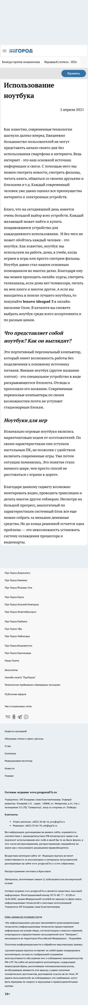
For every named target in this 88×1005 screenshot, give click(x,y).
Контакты (10, 753)
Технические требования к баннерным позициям (32, 684)
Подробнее (75, 938)
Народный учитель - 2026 (60, 62)
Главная (9, 775)
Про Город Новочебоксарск (20, 611)
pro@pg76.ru (57, 821)
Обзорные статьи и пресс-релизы (24, 738)
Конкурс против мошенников (21, 62)
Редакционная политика (18, 760)
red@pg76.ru (50, 825)
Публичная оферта (15, 694)
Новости (10, 768)
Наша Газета (12, 660)
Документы (11, 670)
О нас (8, 746)
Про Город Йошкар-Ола (18, 587)
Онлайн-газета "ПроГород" (20, 677)
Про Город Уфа (13, 628)
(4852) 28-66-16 (40, 821)
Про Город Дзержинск (17, 572)
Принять (73, 73)
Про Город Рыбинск (16, 621)
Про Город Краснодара (18, 652)
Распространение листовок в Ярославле (28, 871)
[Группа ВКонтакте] (8, 717)
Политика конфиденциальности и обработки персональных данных (43, 944)
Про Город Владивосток (18, 645)
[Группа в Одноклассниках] (14, 717)
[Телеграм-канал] (20, 717)
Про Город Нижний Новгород (22, 604)
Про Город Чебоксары (17, 636)
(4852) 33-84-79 (33, 825)
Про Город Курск (14, 597)
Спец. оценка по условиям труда (23, 916)
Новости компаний (16, 731)
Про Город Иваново (16, 580)
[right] (84, 62)
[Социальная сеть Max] (26, 717)
